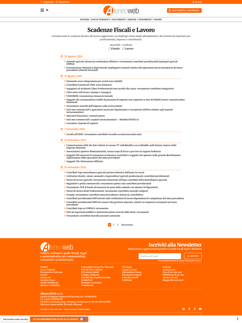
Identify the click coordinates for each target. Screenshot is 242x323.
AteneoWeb (115, 45)
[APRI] (42, 10)
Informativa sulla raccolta (15, 319)
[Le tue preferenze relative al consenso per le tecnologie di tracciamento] (237, 318)
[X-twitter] (194, 309)
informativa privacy (194, 261)
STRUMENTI (145, 19)
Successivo (127, 224)
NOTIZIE (84, 19)
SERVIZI (132, 19)
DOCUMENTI (119, 19)
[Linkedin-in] (183, 309)
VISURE (158, 19)
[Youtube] (200, 309)
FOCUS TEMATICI (100, 19)
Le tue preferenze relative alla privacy (56, 319)
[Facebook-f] (189, 309)
